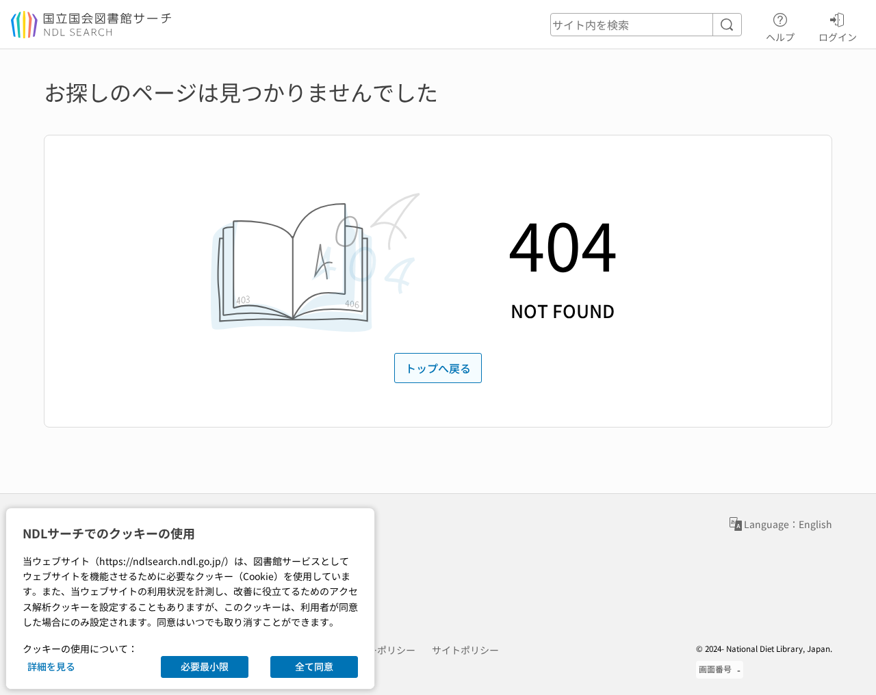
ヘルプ (780, 36)
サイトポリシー (465, 650)
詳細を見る (51, 666)
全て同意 (314, 666)
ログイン (838, 36)
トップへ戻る (438, 368)
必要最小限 (205, 666)
